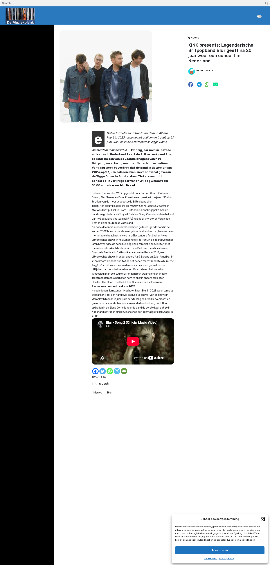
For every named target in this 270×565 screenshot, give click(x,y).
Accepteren (220, 550)
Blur (109, 392)
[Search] (266, 3)
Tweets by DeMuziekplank (21, 30)
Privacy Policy (226, 558)
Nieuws (97, 392)
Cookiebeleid (210, 558)
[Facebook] (95, 371)
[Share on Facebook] (190, 85)
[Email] (124, 371)
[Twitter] (102, 371)
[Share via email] (215, 85)
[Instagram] (117, 371)
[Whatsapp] (110, 371)
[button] (262, 519)
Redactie (206, 70)
